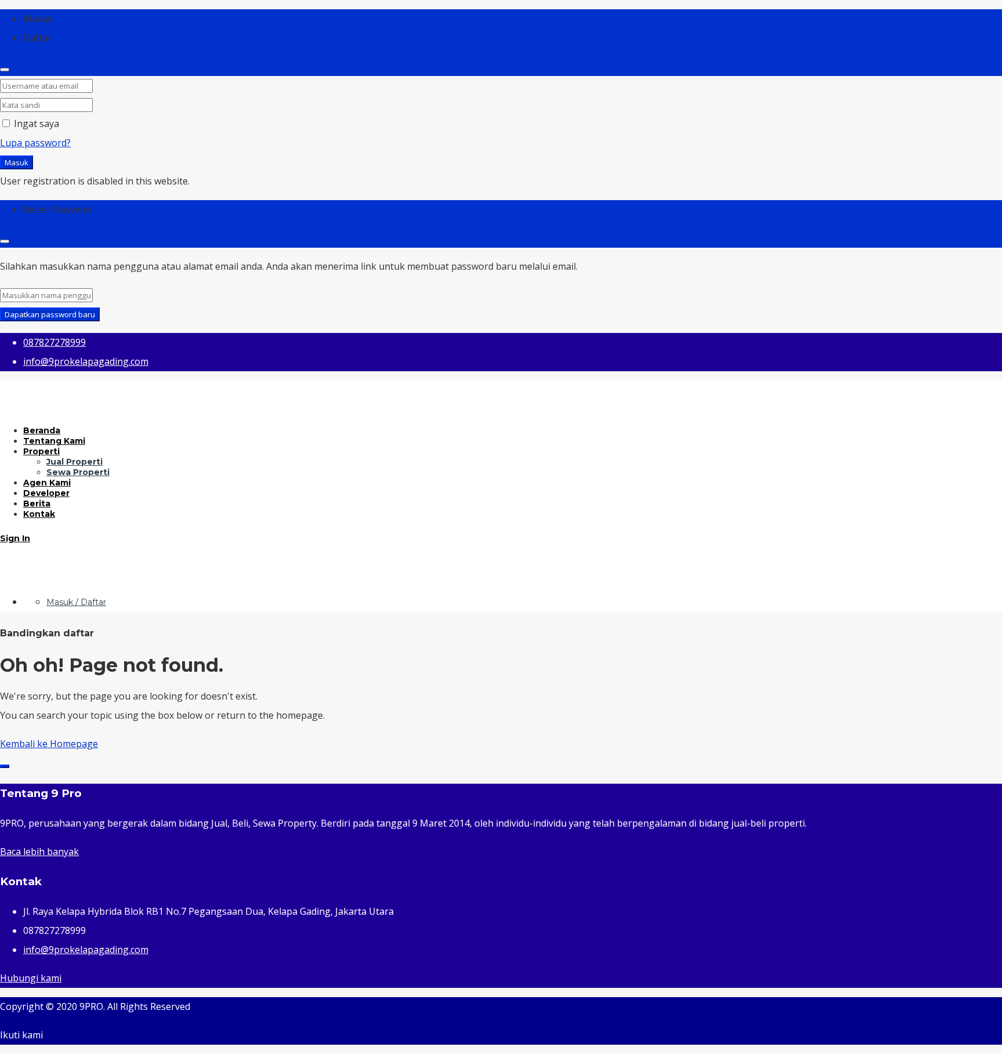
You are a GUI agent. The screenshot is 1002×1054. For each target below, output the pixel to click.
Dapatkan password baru (50, 314)
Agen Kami (47, 482)
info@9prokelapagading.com (85, 949)
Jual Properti (74, 462)
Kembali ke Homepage (49, 743)
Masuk (16, 162)
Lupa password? (35, 142)
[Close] (4, 69)
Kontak (39, 514)
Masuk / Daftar (76, 602)
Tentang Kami (54, 441)
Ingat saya (35, 123)
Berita (36, 503)
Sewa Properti (78, 472)
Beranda (41, 430)
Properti (41, 451)
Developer (46, 493)
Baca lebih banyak (39, 851)
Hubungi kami (30, 978)
